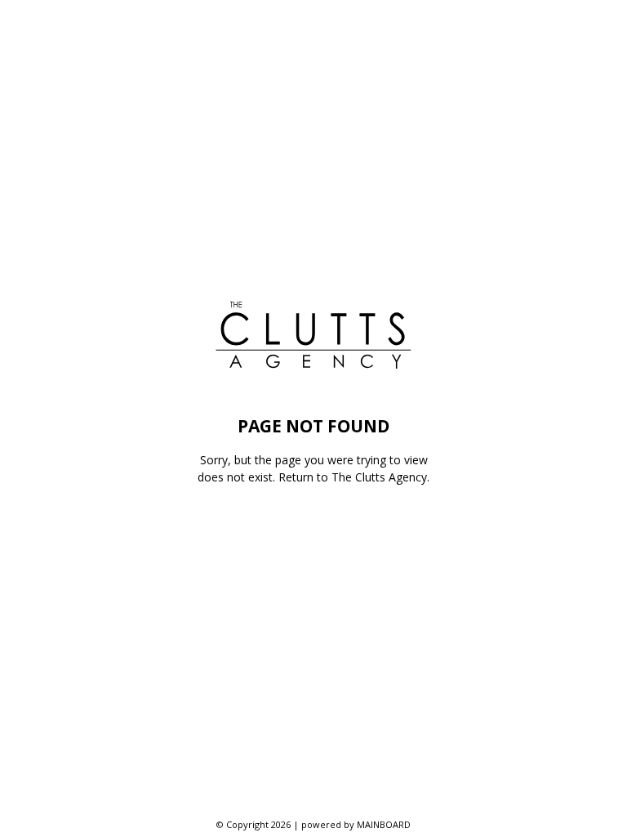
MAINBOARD (384, 824)
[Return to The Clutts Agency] (313, 335)
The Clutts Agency (379, 477)
